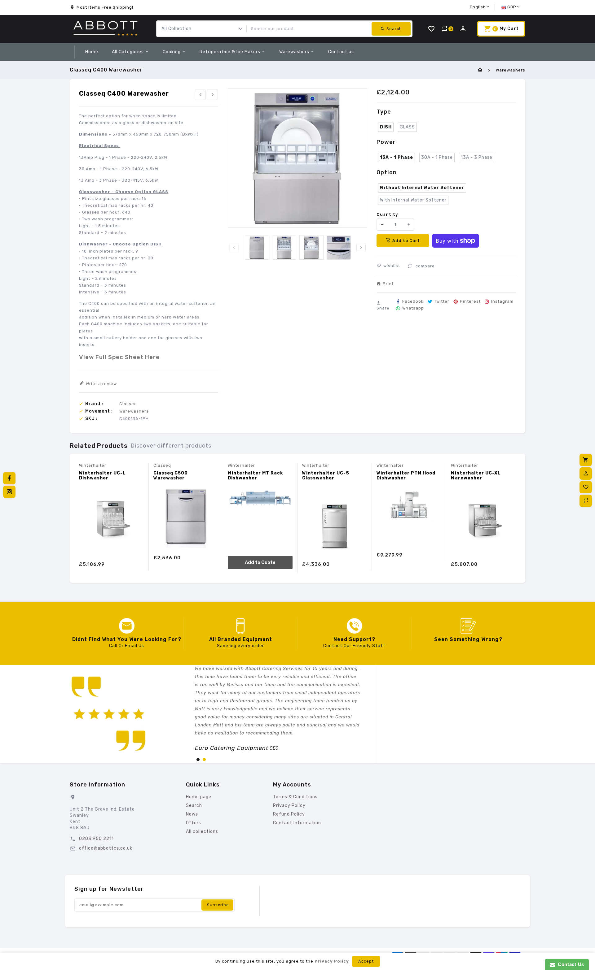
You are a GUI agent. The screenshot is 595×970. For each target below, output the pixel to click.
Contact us (341, 51)
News (192, 814)
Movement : (99, 411)
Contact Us (569, 964)
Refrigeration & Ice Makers (231, 51)
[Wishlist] (586, 487)
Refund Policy (289, 814)
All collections (202, 831)
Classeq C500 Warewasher (170, 476)
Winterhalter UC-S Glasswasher (325, 476)
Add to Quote (260, 562)
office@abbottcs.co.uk (105, 848)
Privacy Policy (289, 805)
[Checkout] (586, 460)
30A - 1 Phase (437, 157)
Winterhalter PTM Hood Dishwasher (406, 476)
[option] (257, 248)
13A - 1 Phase (396, 157)
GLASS (407, 127)
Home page (198, 796)
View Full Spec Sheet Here (119, 357)
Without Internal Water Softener (422, 187)
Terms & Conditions (295, 796)
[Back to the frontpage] (480, 70)
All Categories (128, 51)
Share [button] (383, 308)
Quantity (387, 214)
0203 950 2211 (96, 838)
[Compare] (586, 501)
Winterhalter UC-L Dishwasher (102, 476)
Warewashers (295, 51)
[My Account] (586, 473)
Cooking (172, 51)
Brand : (94, 403)
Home (91, 51)
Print (388, 284)
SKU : (91, 418)
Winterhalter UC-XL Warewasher (476, 476)
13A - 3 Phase (476, 157)
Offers (193, 822)
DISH (386, 127)
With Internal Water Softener (413, 200)
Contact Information (297, 822)
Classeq (128, 403)
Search (194, 805)
